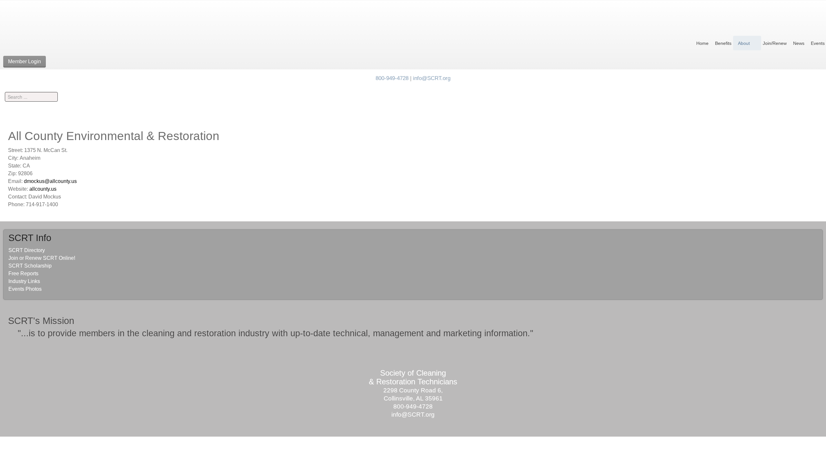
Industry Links (24, 281)
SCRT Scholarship (30, 265)
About (744, 43)
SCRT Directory (26, 250)
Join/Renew (775, 43)
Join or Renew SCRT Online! (41, 258)
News (798, 43)
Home (702, 43)
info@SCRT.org (431, 78)
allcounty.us (42, 189)
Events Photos (25, 289)
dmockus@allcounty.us (50, 181)
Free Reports (23, 273)
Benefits (723, 43)
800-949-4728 (392, 78)
